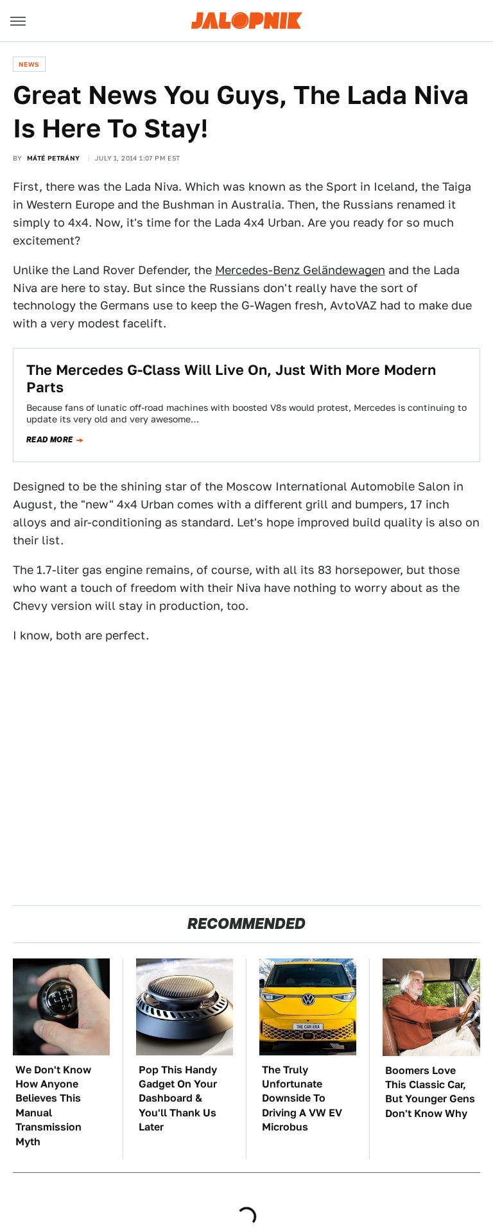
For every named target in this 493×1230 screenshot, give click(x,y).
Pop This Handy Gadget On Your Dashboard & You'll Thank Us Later (178, 1099)
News (29, 64)
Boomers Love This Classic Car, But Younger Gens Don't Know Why (430, 1092)
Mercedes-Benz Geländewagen (300, 270)
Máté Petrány (53, 158)
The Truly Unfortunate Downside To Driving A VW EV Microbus (302, 1099)
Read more (49, 440)
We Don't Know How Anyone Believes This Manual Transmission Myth (53, 1106)
